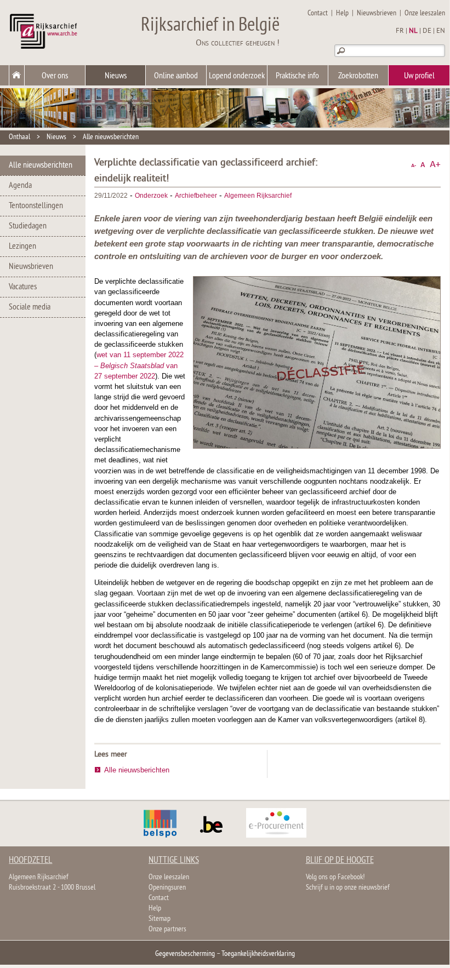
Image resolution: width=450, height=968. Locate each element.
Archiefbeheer (196, 195)
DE (427, 31)
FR (400, 31)
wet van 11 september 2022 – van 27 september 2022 (139, 365)
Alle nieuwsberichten (111, 137)
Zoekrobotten (358, 76)
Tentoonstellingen (36, 206)
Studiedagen (28, 226)
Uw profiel (419, 76)
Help (342, 13)
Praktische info (297, 76)
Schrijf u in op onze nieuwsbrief (348, 888)
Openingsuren (167, 888)
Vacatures (23, 287)
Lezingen (22, 246)
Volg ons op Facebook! (335, 877)
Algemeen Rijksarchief (258, 195)
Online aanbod (176, 76)
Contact (317, 13)
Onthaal (19, 137)
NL (413, 31)
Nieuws (116, 76)
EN (440, 31)
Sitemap (159, 919)
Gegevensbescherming (185, 954)
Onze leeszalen (425, 13)
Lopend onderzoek (237, 76)
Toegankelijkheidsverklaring (258, 954)
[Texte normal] (422, 165)
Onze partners (167, 929)
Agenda (20, 185)
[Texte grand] (435, 165)
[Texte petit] (413, 165)
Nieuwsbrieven (376, 13)
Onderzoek (151, 195)
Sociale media (29, 307)
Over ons (55, 76)
